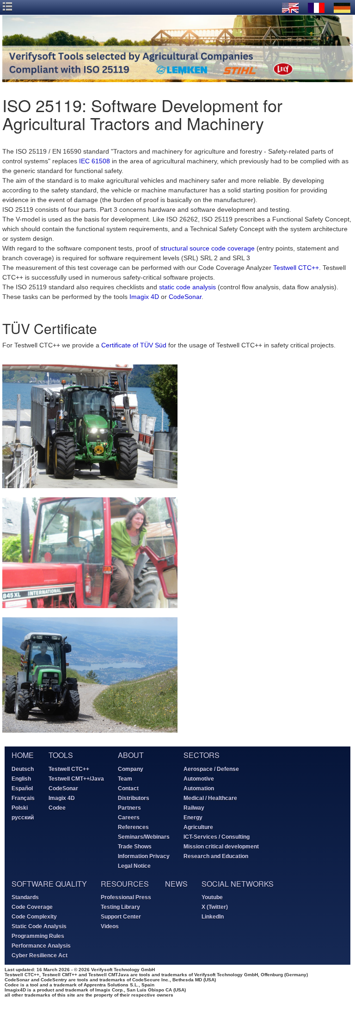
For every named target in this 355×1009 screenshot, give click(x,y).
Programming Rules (38, 936)
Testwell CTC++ (296, 267)
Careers (129, 817)
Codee (57, 808)
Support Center (121, 916)
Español (22, 788)
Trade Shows (135, 846)
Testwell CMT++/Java (76, 779)
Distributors (133, 798)
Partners (129, 808)
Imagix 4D (144, 296)
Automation (199, 788)
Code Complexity (34, 916)
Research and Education (216, 856)
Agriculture (198, 827)
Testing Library (120, 907)
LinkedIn (213, 916)
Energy (193, 817)
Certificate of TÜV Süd (133, 345)
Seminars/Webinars (144, 837)
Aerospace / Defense (211, 769)
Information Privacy (144, 856)
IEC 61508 (94, 161)
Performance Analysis (41, 946)
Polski (20, 808)
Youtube (212, 897)
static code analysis (187, 287)
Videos (110, 926)
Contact (128, 788)
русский (23, 817)
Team (125, 779)
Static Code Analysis (39, 926)
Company (130, 769)
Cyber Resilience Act (39, 955)
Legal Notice (134, 866)
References (133, 827)
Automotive (199, 779)
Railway (194, 808)
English (21, 779)
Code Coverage (32, 907)
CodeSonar (185, 296)
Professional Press (126, 897)
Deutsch (23, 769)
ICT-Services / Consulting (217, 837)
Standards (25, 897)
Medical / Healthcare (210, 798)
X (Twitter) (215, 907)
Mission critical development (221, 846)
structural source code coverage (207, 248)
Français (23, 798)
